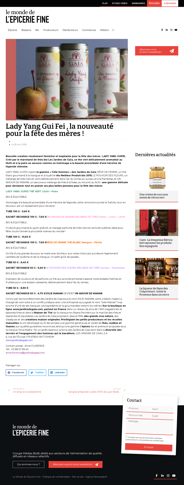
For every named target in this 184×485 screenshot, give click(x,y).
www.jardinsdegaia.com (19, 340)
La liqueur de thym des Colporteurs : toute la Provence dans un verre (154, 291)
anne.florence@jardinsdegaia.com (25, 352)
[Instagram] (171, 30)
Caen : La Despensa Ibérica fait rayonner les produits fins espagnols (155, 243)
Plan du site (78, 477)
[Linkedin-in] (166, 30)
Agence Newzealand (96, 477)
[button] (113, 30)
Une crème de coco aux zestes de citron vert (153, 196)
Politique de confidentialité (56, 477)
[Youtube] (176, 30)
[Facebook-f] (162, 30)
